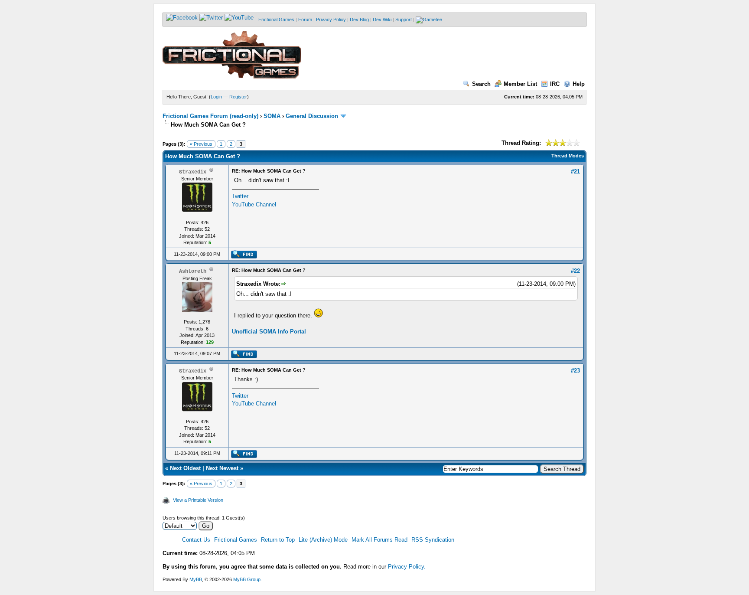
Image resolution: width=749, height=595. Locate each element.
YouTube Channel (254, 204)
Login (216, 96)
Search (481, 84)
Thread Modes (567, 155)
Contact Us (196, 539)
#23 (575, 370)
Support (403, 19)
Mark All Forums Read (379, 539)
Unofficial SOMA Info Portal (269, 331)
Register (238, 96)
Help (579, 84)
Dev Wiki (382, 19)
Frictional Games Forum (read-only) (210, 116)
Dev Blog (359, 19)
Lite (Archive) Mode (323, 539)
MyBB (195, 579)
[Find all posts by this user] (244, 256)
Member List (520, 84)
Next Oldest (185, 468)
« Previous (201, 144)
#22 (575, 271)
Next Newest (222, 468)
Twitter (240, 196)
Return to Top (278, 539)
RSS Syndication (432, 539)
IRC (555, 84)
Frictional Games (276, 19)
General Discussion (312, 116)
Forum (305, 19)
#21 (575, 171)
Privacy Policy (331, 19)
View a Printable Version (198, 500)
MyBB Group (247, 579)
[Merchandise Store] (429, 19)
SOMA (272, 116)
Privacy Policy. (407, 566)
